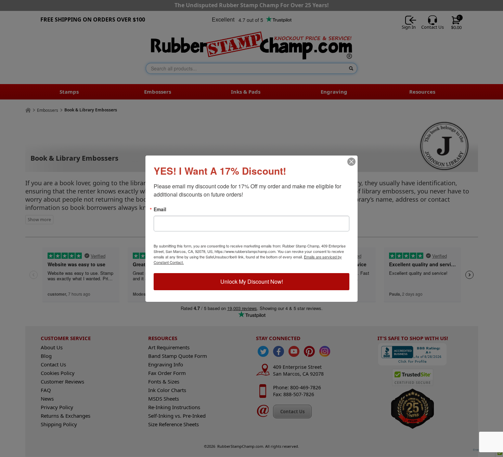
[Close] (351, 162)
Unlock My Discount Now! (251, 281)
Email (160, 209)
